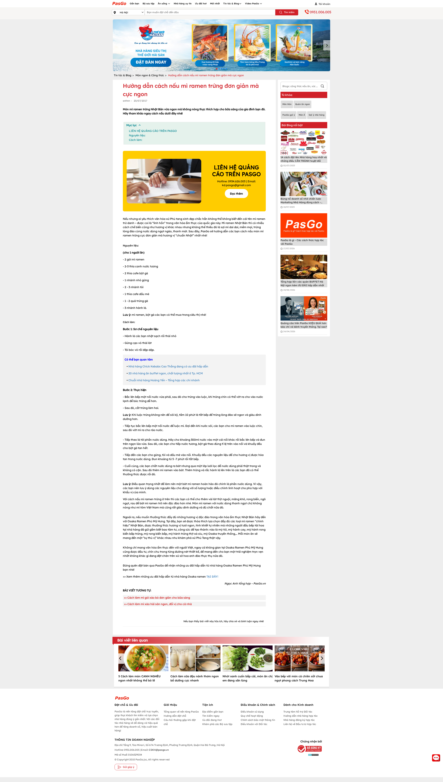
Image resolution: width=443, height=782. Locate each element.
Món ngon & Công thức (149, 75)
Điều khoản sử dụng (252, 711)
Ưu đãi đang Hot (212, 720)
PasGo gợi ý (288, 115)
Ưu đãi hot (201, 3)
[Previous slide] (116, 45)
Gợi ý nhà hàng (316, 115)
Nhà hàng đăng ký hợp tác (299, 720)
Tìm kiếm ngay (210, 715)
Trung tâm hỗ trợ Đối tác (297, 711)
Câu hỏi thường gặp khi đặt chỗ (180, 722)
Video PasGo (252, 3)
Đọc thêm (236, 193)
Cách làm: (135, 140)
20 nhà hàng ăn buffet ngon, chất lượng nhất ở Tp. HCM (165, 373)
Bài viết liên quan (132, 640)
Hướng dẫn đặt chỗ (175, 715)
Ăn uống (163, 3)
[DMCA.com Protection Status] (307, 754)
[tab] (217, 69)
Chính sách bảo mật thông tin (258, 720)
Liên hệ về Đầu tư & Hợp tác (299, 724)
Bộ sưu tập (148, 3)
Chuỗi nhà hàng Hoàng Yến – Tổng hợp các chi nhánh (164, 380)
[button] (120, 658)
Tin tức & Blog (231, 3)
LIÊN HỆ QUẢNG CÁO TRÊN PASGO (153, 131)
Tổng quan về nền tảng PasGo (181, 711)
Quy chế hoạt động (252, 715)
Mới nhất (215, 3)
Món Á (302, 115)
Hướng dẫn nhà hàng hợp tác (300, 715)
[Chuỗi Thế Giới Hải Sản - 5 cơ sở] (221, 45)
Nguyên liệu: (137, 135)
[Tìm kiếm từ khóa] (322, 86)
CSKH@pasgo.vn (158, 749)
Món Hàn (286, 104)
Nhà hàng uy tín (183, 3)
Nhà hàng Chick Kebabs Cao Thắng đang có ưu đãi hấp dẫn (168, 366)
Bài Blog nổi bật (292, 125)
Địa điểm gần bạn (212, 711)
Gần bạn (134, 3)
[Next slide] (326, 45)
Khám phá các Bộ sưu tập (217, 724)
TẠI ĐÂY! (212, 576)
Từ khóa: (287, 95)
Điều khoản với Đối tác (254, 724)
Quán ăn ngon (302, 104)
